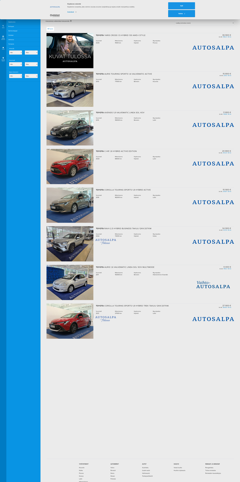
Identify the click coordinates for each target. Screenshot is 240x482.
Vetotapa (10, 35)
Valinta (180, 13)
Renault (113, 470)
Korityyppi (11, 26)
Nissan (113, 476)
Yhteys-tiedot (3, 60)
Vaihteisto (11, 40)
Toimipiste (11, 44)
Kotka (81, 470)
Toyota (51, 29)
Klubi (3, 49)
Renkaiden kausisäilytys (213, 473)
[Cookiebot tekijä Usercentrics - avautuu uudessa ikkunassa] (55, 15)
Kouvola (81, 467)
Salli (181, 6)
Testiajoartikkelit (147, 476)
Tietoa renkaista (210, 470)
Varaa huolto (3, 39)
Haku (3, 27)
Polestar (113, 479)
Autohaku (145, 467)
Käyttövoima (11, 22)
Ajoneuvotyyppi (12, 31)
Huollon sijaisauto (179, 470)
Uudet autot (146, 470)
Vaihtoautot (146, 473)
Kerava (81, 476)
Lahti (80, 479)
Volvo (112, 467)
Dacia (112, 473)
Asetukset (70, 12)
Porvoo (81, 473)
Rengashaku (209, 467)
